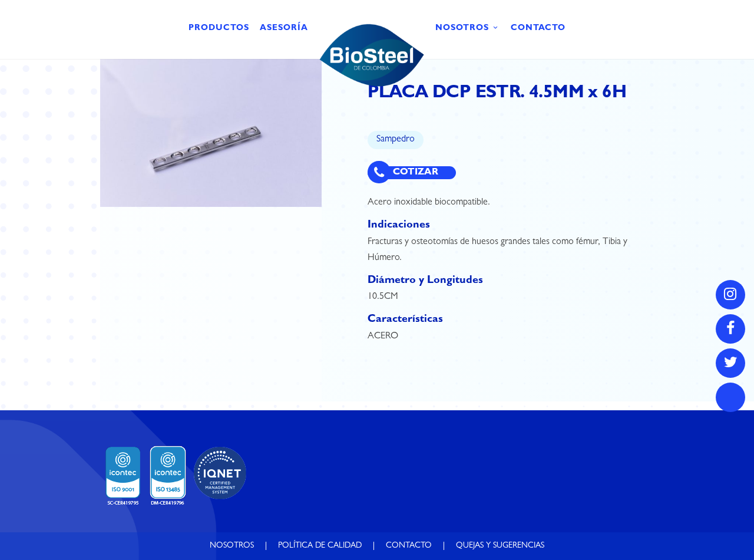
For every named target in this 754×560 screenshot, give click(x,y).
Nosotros (462, 28)
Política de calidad (320, 546)
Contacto (538, 28)
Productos (218, 28)
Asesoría (284, 28)
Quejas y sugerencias (500, 546)
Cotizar (414, 172)
